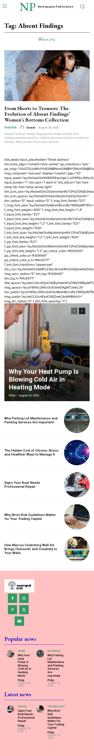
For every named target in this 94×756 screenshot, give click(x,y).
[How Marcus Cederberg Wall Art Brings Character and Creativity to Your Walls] (77, 549)
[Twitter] (24, 609)
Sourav (30, 127)
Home (21, 651)
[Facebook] (12, 598)
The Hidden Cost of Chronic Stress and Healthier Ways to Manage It (31, 452)
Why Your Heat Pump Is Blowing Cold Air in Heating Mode (43, 379)
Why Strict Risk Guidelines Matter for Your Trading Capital (30, 517)
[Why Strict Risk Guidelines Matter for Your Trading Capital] (77, 517)
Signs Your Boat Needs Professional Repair (22, 485)
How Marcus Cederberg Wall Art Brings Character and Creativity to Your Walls (30, 549)
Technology (56, 706)
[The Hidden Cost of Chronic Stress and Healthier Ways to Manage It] (77, 452)
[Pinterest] (12, 609)
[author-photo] (23, 127)
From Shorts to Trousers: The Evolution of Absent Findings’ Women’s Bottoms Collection (37, 114)
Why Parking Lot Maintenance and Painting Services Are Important (30, 420)
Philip (12, 395)
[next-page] (82, 311)
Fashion (10, 127)
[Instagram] (24, 598)
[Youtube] (19, 621)
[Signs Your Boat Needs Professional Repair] (77, 484)
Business (54, 651)
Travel (22, 706)
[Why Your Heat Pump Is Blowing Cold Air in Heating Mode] (47, 352)
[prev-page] (74, 311)
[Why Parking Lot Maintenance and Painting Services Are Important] (77, 420)
